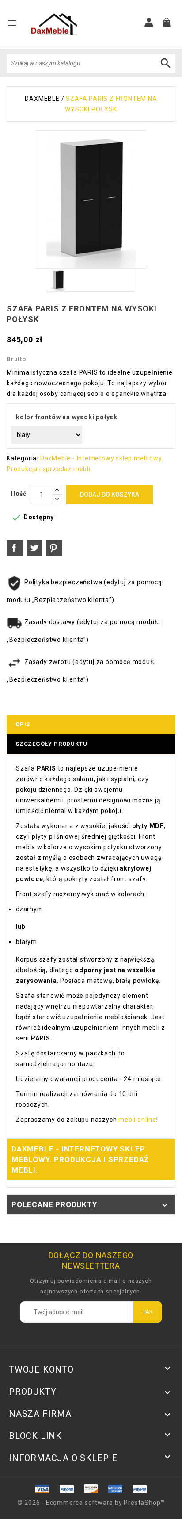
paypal (115, 1489)
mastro (139, 1489)
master (91, 1489)
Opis (22, 724)
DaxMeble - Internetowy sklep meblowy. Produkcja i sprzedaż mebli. (80, 1159)
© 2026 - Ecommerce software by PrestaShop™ (91, 1502)
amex (43, 1489)
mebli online (136, 1119)
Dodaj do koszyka (109, 494)
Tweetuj (35, 548)
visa (67, 1489)
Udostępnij (15, 548)
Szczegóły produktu (51, 743)
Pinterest (54, 548)
